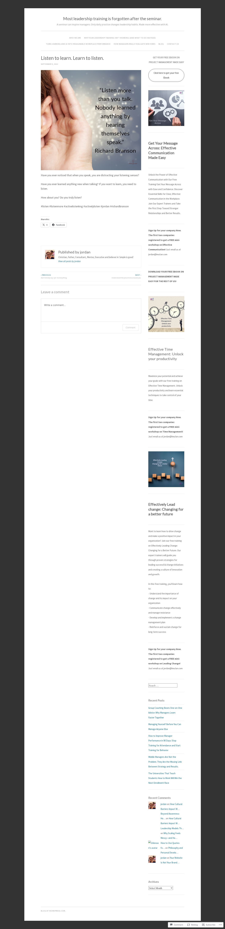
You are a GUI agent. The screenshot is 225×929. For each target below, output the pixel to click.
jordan (164, 804)
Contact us (173, 44)
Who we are (75, 38)
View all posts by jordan (69, 261)
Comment (130, 327)
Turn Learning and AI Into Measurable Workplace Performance (78, 44)
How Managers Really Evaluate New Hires (134, 44)
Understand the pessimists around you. (126, 276)
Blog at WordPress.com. (53, 911)
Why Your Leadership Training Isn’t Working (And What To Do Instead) (120, 38)
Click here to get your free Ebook (166, 75)
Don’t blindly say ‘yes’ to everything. (54, 276)
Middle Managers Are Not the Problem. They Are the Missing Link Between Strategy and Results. (165, 761)
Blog (161, 44)
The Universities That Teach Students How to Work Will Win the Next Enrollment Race (165, 778)
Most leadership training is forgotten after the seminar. (112, 18)
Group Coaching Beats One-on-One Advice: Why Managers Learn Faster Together (165, 712)
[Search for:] (162, 685)
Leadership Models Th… (172, 828)
